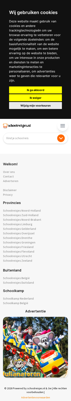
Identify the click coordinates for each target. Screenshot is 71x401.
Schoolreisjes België (16, 278)
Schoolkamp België (15, 303)
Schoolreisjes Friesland (18, 247)
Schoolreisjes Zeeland (17, 261)
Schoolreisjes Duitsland (18, 283)
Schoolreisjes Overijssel (18, 233)
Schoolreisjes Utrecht (17, 256)
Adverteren (10, 181)
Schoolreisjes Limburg (17, 224)
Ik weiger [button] (35, 97)
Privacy (8, 195)
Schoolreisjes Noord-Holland (22, 211)
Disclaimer (10, 190)
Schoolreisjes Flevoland (18, 252)
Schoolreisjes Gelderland (19, 229)
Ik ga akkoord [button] (35, 90)
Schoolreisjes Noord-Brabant (22, 220)
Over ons (9, 172)
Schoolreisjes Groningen (19, 242)
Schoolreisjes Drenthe (17, 238)
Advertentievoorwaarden (35, 397)
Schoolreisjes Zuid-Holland (20, 215)
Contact (8, 176)
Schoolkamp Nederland (18, 299)
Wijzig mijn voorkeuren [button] (35, 105)
